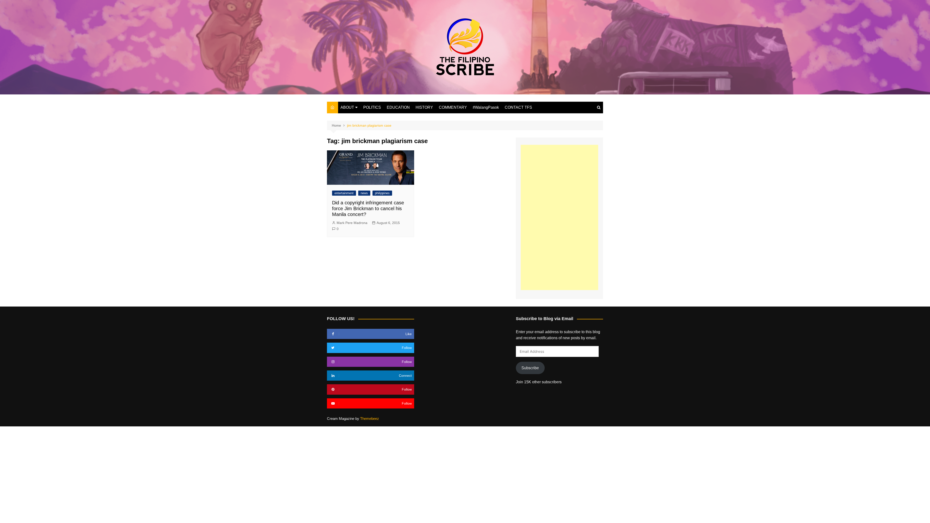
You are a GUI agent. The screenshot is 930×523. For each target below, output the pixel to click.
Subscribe (530, 368)
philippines (382, 193)
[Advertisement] (559, 217)
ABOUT (347, 107)
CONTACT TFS (518, 107)
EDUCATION (398, 107)
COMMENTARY (453, 107)
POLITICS (372, 107)
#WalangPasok (486, 107)
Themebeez (369, 418)
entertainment (344, 193)
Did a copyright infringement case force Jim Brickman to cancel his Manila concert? (368, 208)
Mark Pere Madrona (352, 223)
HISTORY (424, 107)
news (364, 193)
